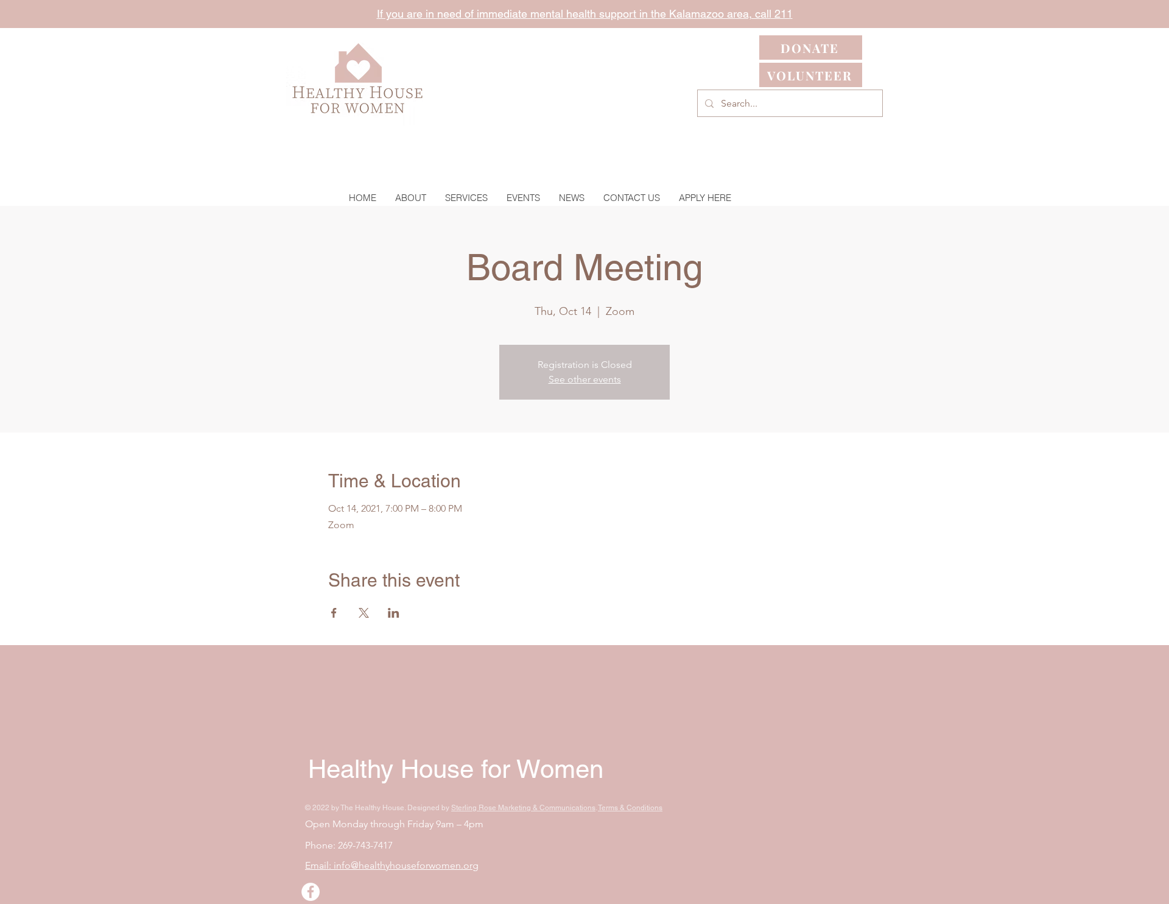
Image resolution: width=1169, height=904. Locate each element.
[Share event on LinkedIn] (393, 613)
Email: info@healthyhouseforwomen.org (392, 865)
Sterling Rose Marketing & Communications (523, 807)
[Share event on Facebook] (334, 613)
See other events (585, 379)
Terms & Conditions (630, 807)
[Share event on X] (364, 613)
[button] (466, 197)
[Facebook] (310, 892)
